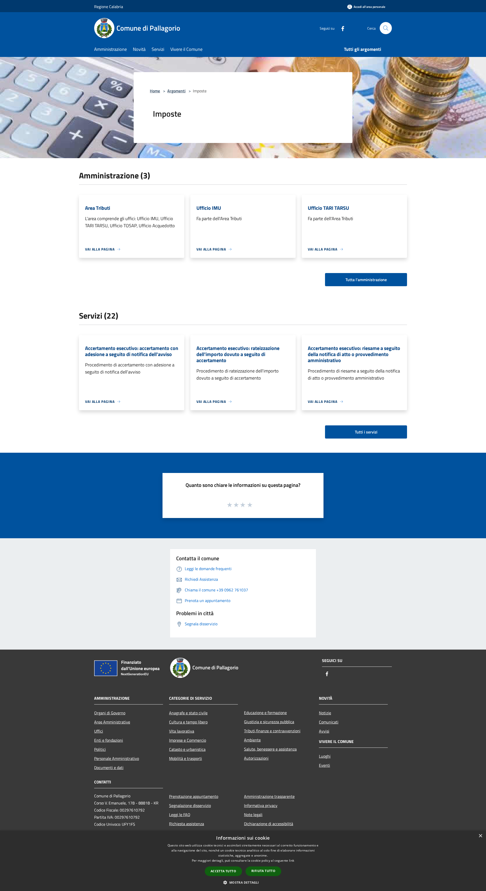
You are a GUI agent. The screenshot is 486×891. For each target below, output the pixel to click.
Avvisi (324, 731)
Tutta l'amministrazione (366, 280)
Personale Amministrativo (116, 758)
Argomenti (176, 91)
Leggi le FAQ (179, 815)
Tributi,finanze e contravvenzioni (272, 731)
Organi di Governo (109, 713)
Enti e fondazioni (108, 740)
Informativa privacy (260, 805)
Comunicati (328, 722)
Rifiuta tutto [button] (263, 871)
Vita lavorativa (181, 731)
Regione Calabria (108, 7)
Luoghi (325, 756)
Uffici (98, 731)
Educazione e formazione (265, 713)
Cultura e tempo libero (188, 722)
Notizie (325, 713)
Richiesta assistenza (186, 824)
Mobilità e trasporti (185, 758)
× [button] (480, 836)
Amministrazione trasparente (269, 796)
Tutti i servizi (366, 432)
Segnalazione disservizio (190, 805)
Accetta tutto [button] (223, 871)
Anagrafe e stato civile (188, 713)
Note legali (253, 815)
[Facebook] (341, 28)
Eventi (324, 765)
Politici (100, 749)
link (291, 860)
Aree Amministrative (112, 722)
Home (155, 91)
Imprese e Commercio (187, 740)
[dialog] (243, 861)
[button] (243, 882)
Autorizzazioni (256, 758)
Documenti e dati (109, 767)
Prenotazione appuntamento (193, 796)
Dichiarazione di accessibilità (268, 824)
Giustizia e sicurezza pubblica (269, 722)
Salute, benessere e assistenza (270, 749)
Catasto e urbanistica (187, 749)
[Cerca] (386, 28)
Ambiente (252, 740)
